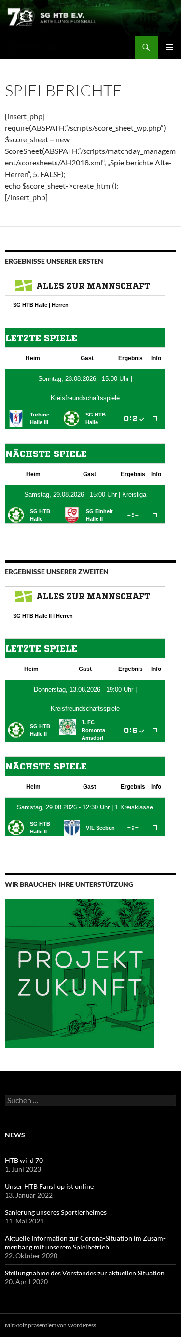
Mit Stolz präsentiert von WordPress (50, 1325)
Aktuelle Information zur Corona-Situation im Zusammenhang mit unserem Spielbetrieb (85, 1242)
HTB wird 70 (24, 1160)
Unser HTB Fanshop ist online (49, 1186)
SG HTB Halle (31, 47)
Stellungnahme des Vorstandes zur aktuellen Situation (85, 1273)
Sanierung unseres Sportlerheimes (56, 1212)
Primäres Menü (169, 47)
